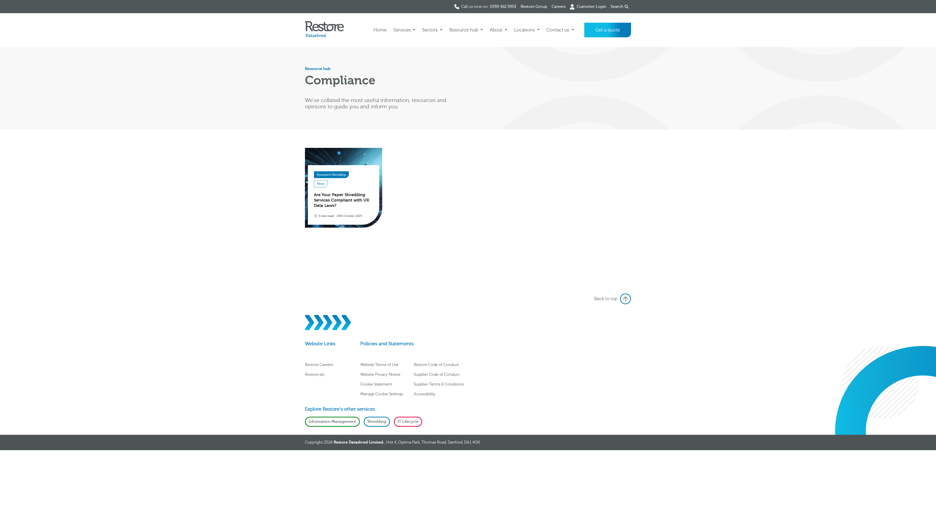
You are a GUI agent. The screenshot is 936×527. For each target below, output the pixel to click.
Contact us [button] (558, 30)
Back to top (605, 298)
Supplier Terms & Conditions (439, 384)
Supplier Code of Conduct (436, 374)
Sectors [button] (430, 30)
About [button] (497, 30)
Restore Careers (319, 365)
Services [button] (402, 30)
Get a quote (607, 30)
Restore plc (315, 374)
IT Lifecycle (408, 421)
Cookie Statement (376, 384)
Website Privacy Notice (380, 374)
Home (380, 30)
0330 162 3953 (503, 6)
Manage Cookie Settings (381, 394)
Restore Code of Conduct (436, 365)
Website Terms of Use (379, 365)
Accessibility (424, 394)
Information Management (332, 421)
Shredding (376, 421)
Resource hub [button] (464, 30)
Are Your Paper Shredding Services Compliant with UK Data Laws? (341, 200)
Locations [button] (525, 30)
